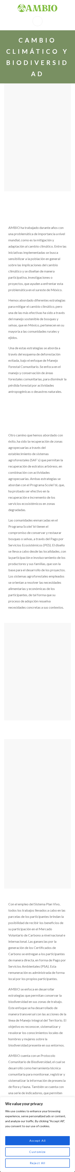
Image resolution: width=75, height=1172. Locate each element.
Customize (37, 1152)
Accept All (37, 1140)
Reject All (37, 1163)
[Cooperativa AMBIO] (37, 8)
